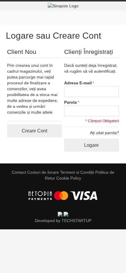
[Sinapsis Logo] (63, 6)
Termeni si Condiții (77, 172)
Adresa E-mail (78, 83)
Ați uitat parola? (104, 132)
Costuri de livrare (43, 172)
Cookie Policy (68, 178)
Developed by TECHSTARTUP (63, 220)
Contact (19, 172)
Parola (70, 102)
